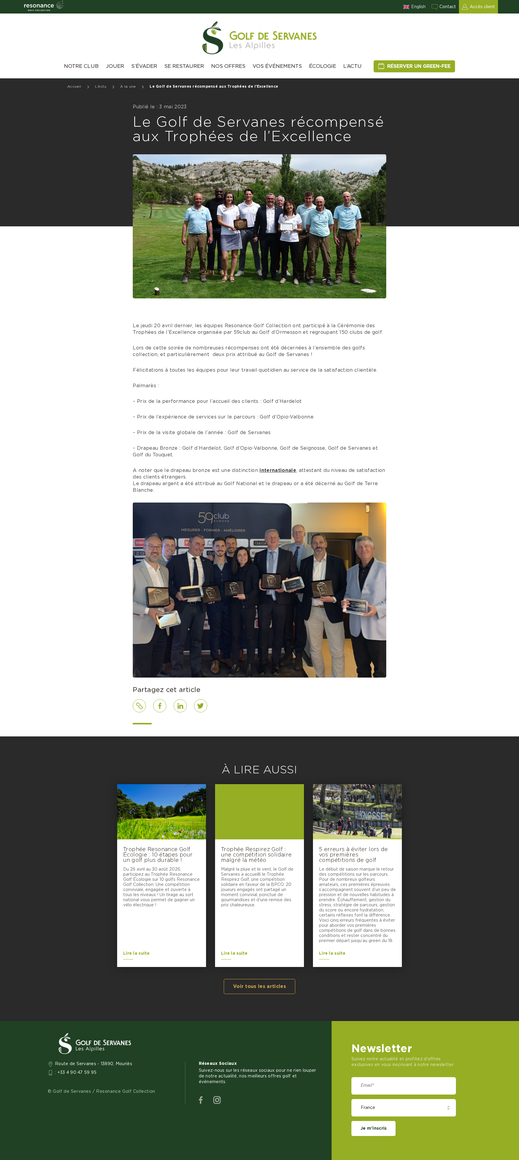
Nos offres (228, 66)
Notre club (81, 66)
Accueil (74, 86)
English (418, 7)
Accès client (482, 7)
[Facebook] (201, 1100)
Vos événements (277, 66)
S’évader (144, 66)
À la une (128, 86)
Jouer (115, 66)
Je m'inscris (373, 1128)
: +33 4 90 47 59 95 (76, 1073)
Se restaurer (184, 66)
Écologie (322, 66)
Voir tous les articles (259, 986)
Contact (447, 7)
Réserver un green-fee (419, 66)
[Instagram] (217, 1100)
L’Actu (352, 66)
